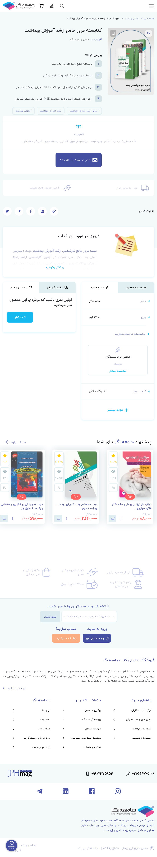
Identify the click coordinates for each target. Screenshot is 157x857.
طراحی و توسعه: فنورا (25, 848)
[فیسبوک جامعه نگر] (92, 793)
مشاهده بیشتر (117, 371)
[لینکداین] (66, 793)
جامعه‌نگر (94, 301)
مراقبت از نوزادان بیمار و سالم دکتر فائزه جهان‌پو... (131, 506)
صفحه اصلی (149, 18)
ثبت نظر (20, 317)
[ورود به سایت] (52, 6)
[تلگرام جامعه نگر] (40, 793)
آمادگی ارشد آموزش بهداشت (84, 111)
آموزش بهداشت (131, 18)
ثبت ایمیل (50, 616)
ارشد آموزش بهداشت (50, 111)
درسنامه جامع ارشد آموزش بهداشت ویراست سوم (76, 506)
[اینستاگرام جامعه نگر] (118, 793)
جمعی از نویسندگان (79, 40)
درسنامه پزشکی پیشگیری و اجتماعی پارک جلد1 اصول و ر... (22, 506)
